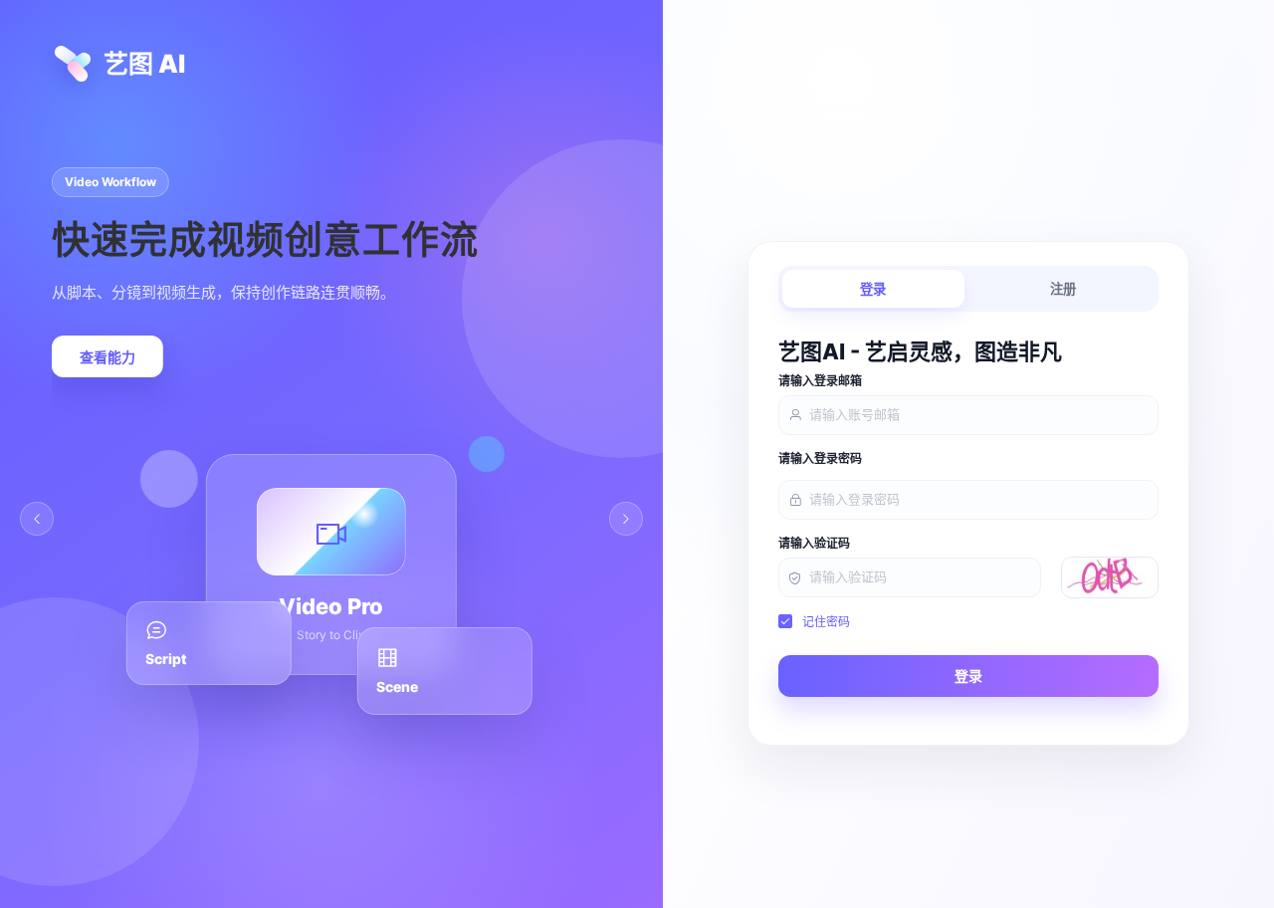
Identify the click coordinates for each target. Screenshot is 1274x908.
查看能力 (107, 357)
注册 (1063, 289)
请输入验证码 (814, 544)
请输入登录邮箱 (820, 381)
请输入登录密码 (820, 459)
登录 (873, 289)
